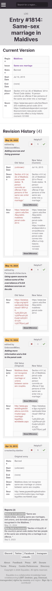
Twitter (18, 553)
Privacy (12, 566)
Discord (8, 553)
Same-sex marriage (23, 65)
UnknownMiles (12, 147)
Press (27, 562)
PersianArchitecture (15, 273)
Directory (45, 566)
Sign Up (46, 580)
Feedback (17, 562)
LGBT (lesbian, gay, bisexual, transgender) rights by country (23, 579)
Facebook (29, 553)
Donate (42, 562)
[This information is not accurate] (31, 144)
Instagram (42, 553)
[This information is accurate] (44, 144)
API (34, 562)
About (7, 562)
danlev (19, 450)
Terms (3, 566)
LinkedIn (26, 556)
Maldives (26, 39)
